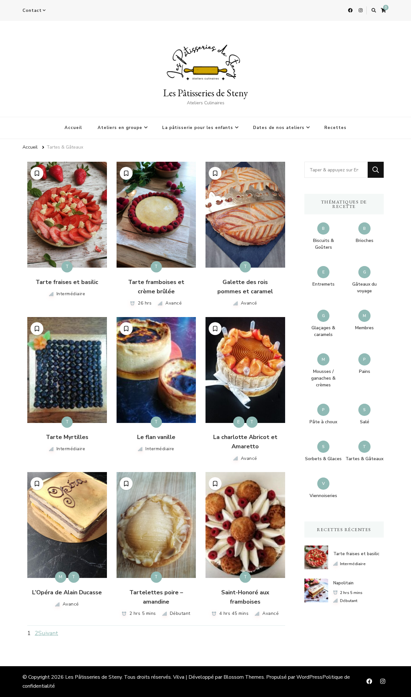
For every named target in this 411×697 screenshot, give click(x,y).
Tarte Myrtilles (67, 437)
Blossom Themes (243, 677)
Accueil (73, 128)
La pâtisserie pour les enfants (197, 128)
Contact (32, 10)
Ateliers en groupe (120, 128)
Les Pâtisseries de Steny (205, 93)
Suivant (48, 633)
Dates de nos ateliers (278, 128)
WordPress (309, 677)
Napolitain (343, 583)
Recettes (335, 128)
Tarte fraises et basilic (67, 282)
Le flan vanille (156, 437)
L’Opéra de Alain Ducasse (67, 592)
